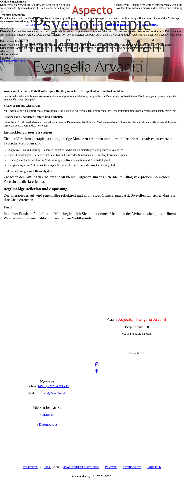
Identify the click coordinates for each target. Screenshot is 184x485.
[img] (92, 11)
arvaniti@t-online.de (52, 393)
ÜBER (47, 467)
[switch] (2, 38)
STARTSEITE (30, 467)
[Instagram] (97, 364)
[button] (92, 51)
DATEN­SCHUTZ (132, 467)
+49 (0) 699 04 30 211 (53, 386)
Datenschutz (48, 424)
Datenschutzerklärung (12, 60)
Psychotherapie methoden (81, 467)
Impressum (48, 414)
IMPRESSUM (154, 467)
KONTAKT (111, 467)
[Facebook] (96, 371)
